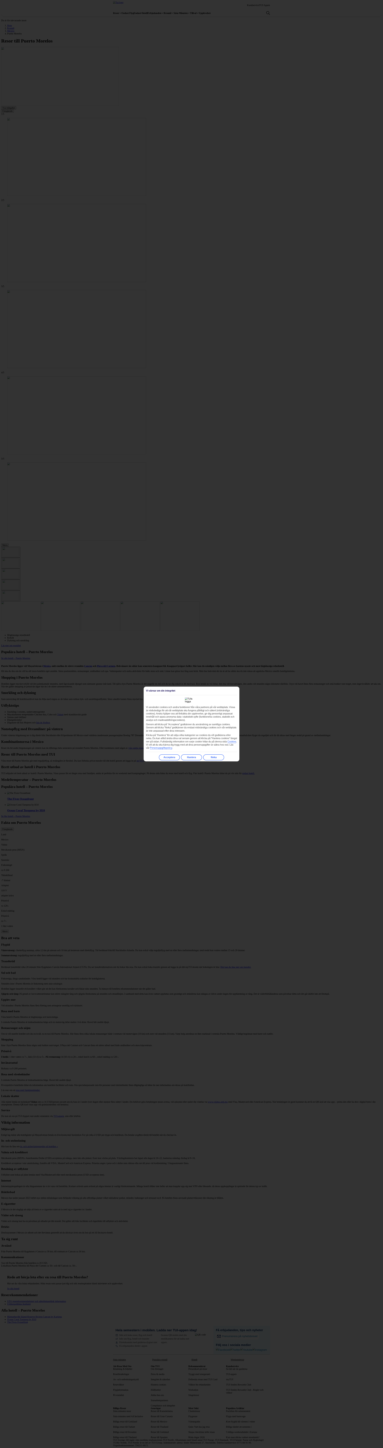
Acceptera (169, 757)
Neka (214, 757)
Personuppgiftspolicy (161, 748)
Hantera (191, 757)
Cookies (231, 741)
